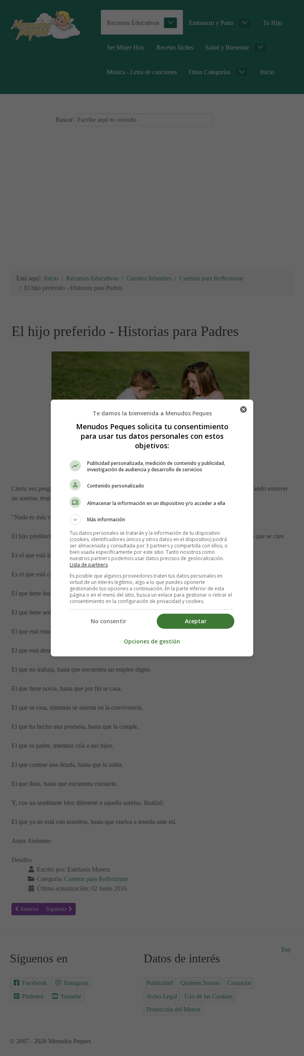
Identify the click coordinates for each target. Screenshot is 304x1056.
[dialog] (152, 528)
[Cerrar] (243, 409)
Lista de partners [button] (89, 564)
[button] (152, 519)
